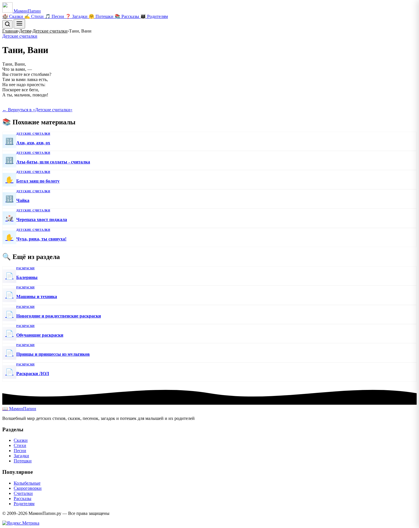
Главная (10, 31)
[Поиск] (7, 24)
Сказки (21, 440)
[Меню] (19, 24)
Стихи (20, 445)
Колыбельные (27, 483)
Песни (20, 450)
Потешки (23, 460)
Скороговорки (28, 488)
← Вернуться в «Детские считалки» (37, 109)
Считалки (23, 493)
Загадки (21, 455)
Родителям (24, 503)
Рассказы (22, 498)
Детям (25, 31)
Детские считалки (50, 31)
